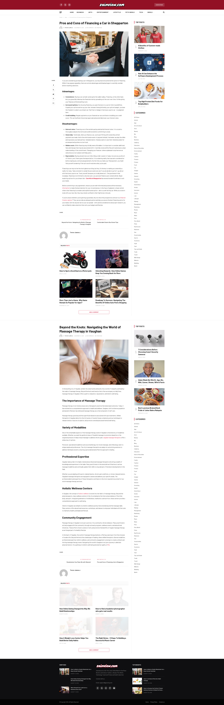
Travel (135, 254)
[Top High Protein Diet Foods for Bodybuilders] (149, 90)
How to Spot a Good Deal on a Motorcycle (75, 271)
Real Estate (137, 226)
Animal (136, 120)
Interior (136, 193)
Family (136, 153)
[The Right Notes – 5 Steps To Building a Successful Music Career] (112, 626)
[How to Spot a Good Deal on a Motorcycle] (75, 259)
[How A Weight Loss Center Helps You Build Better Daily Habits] (75, 626)
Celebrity (136, 142)
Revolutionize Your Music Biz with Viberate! (79, 562)
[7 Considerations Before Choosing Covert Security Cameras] (149, 338)
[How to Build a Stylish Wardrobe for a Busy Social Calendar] (64, 671)
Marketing (136, 207)
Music (135, 212)
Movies (136, 210)
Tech (141, 12)
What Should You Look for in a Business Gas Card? (79, 688)
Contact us (161, 702)
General (136, 176)
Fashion (136, 156)
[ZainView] (112, 5)
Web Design (137, 257)
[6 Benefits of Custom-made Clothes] (149, 34)
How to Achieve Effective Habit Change (152, 679)
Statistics (137, 240)
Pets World (130, 12)
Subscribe (159, 5)
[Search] (163, 12)
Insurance (136, 190)
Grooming (136, 179)
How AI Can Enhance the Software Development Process (150, 74)
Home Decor (137, 184)
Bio (135, 134)
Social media (137, 235)
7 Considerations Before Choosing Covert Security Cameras (148, 352)
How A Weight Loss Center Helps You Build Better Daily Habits (73, 639)
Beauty (136, 131)
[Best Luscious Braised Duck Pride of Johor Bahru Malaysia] (149, 396)
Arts (90, 12)
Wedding (136, 263)
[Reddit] (53, 94)
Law (135, 196)
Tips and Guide (138, 249)
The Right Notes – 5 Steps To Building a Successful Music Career (111, 639)
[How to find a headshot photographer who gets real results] (112, 597)
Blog (135, 137)
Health (136, 182)
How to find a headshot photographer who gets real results (110, 610)
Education (137, 145)
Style (135, 243)
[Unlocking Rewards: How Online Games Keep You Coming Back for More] (112, 259)
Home (72, 12)
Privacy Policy (153, 702)
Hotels (136, 187)
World (150, 12)
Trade (135, 252)
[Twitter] (53, 89)
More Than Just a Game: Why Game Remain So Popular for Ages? (73, 301)
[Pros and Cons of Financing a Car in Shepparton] (93, 54)
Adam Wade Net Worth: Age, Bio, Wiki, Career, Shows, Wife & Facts (151, 381)
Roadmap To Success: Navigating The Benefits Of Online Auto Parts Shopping (111, 301)
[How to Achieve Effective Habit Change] (137, 681)
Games (136, 173)
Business (80, 12)
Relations (136, 229)
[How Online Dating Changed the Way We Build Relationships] (75, 597)
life (109, 545)
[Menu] (60, 12)
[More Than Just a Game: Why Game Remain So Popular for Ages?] (75, 288)
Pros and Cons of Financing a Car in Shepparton (110, 562)
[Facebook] (53, 85)
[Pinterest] (53, 98)
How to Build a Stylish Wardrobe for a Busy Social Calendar (81, 670)
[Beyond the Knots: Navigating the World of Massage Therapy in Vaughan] (93, 362)
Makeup (136, 201)
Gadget (136, 170)
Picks (135, 224)
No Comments (90, 27)
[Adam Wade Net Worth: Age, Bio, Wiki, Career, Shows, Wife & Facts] (149, 368)
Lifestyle (117, 12)
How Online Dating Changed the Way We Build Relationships (74, 610)
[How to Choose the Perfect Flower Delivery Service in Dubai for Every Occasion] (137, 690)
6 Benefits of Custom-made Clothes (149, 47)
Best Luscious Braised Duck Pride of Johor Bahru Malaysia (150, 409)
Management (137, 204)
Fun (135, 168)
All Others (136, 117)
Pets (135, 218)
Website (136, 260)
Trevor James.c (69, 27)
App (135, 123)
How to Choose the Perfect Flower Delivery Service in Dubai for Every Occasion (153, 689)
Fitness (136, 162)
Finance (136, 159)
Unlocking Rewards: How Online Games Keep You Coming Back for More (111, 272)
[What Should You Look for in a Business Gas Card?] (64, 690)
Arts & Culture (138, 125)
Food (135, 165)
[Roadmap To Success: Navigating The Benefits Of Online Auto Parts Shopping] (112, 288)
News (135, 215)
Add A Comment (94, 312)
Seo (135, 232)
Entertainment (103, 12)
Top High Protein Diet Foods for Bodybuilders (150, 102)
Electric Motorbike (139, 148)
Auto (135, 128)
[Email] (53, 103)
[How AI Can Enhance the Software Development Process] (149, 62)
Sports (136, 238)
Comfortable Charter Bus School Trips (107, 222)
